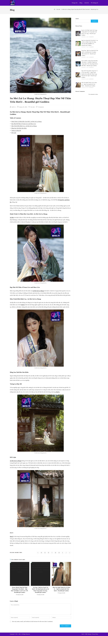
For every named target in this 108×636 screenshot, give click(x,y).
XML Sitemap (88, 634)
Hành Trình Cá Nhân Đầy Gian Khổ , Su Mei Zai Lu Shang (26, 121)
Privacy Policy (95, 634)
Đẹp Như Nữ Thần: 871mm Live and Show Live (23, 123)
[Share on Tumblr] (62, 552)
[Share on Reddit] (59, 552)
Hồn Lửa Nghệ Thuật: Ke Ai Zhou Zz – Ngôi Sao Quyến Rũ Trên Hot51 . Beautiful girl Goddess (61, 589)
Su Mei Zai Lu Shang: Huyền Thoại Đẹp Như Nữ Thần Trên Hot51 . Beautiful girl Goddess (81, 9)
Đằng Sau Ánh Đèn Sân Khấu (19, 128)
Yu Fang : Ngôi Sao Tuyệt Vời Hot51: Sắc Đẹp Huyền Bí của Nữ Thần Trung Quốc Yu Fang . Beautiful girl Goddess (40, 590)
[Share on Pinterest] (44, 552)
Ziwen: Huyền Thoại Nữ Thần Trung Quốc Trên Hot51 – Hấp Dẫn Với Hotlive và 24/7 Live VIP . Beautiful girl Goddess (19, 590)
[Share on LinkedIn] (48, 552)
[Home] (54, 9)
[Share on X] (37, 552)
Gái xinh (33, 107)
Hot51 (23, 304)
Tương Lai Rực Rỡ (16, 130)
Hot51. (58, 392)
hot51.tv (14, 107)
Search (77, 18)
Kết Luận (13, 132)
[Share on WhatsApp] (69, 552)
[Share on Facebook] (41, 552)
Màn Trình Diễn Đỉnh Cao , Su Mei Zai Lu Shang (24, 126)
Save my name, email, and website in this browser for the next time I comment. (32, 621)
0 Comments (41, 107)
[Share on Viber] (52, 552)
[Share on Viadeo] (66, 552)
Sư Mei (12, 217)
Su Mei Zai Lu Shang (38, 291)
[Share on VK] (55, 552)
